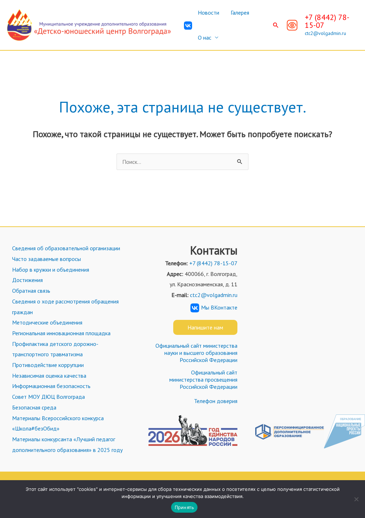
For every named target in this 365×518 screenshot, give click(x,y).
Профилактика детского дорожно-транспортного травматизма (55, 349)
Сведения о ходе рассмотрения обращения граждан (65, 307)
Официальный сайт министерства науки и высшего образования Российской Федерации (196, 352)
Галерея (240, 12)
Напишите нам (205, 327)
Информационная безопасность (51, 385)
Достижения (27, 279)
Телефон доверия (215, 400)
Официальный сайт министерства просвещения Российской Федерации (203, 379)
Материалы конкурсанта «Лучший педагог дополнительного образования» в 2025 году (67, 444)
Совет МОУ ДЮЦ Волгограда (48, 396)
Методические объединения (47, 322)
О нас (204, 37)
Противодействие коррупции (48, 364)
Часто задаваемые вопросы (46, 258)
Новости (208, 12)
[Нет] (356, 499)
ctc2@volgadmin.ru (325, 33)
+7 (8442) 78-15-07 (327, 21)
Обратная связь (31, 290)
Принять (184, 507)
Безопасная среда (34, 407)
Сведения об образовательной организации (66, 248)
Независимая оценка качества (49, 375)
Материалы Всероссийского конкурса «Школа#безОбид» (58, 423)
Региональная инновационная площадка (61, 333)
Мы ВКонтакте (219, 307)
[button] (275, 25)
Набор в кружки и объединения (50, 269)
